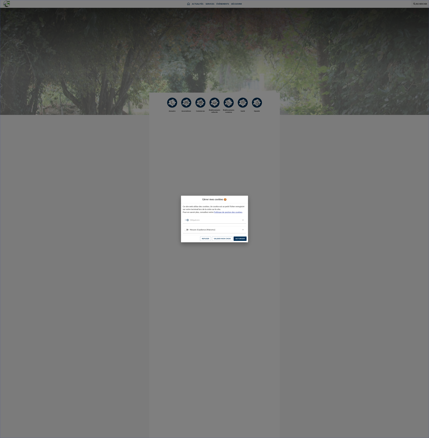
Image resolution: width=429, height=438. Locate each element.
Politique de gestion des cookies (228, 212)
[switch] (185, 230)
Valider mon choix (222, 239)
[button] (214, 220)
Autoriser (240, 239)
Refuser (205, 239)
